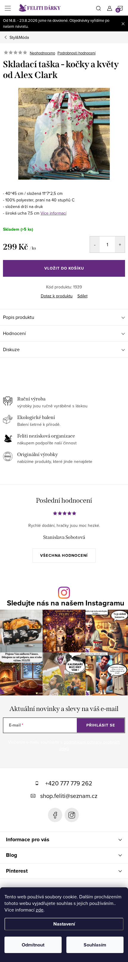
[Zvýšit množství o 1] (120, 244)
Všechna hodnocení (64, 555)
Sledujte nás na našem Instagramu (65, 603)
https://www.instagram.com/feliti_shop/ (72, 815)
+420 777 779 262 (68, 783)
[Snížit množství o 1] (95, 244)
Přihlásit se (100, 725)
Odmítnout (33, 944)
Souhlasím (95, 944)
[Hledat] (98, 8)
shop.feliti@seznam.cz (68, 795)
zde (39, 909)
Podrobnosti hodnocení (76, 53)
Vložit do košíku (64, 268)
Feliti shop (55, 815)
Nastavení (64, 923)
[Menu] (7, 8)
